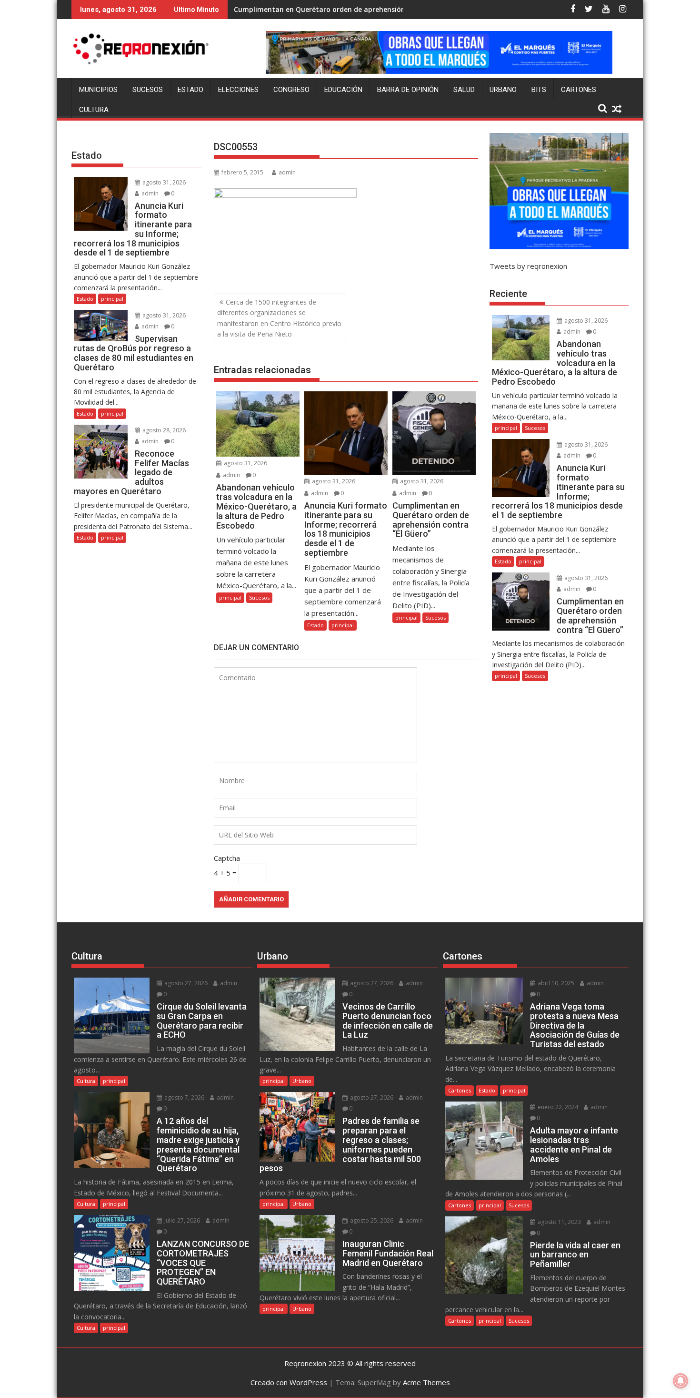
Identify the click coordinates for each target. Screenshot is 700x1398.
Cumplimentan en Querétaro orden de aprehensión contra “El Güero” (349, 9)
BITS (538, 89)
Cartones (578, 89)
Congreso (291, 89)
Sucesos (147, 89)
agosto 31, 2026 (244, 463)
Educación (343, 89)
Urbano (503, 89)
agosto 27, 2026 (185, 983)
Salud (464, 89)
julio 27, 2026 (181, 1220)
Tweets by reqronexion (528, 266)
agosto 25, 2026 (371, 1220)
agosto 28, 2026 (163, 430)
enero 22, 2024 (557, 1107)
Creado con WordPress (288, 1382)
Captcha (227, 858)
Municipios (98, 89)
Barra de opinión (408, 89)
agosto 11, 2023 (558, 1222)
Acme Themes (426, 1382)
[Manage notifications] (680, 1380)
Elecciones (238, 89)
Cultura (94, 109)
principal (230, 597)
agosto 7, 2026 (183, 1097)
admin (287, 172)
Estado (190, 89)
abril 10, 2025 (555, 983)
